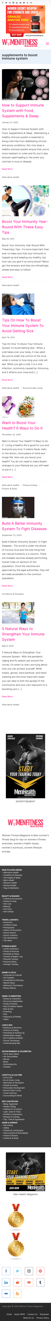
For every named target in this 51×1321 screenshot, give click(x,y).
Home (9, 1314)
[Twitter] (6, 2)
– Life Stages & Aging (11, 877)
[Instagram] (10, 2)
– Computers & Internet (12, 975)
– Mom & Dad (7, 1009)
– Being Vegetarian (10, 1104)
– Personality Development (13, 1088)
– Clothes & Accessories (12, 899)
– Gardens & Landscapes (12, 1130)
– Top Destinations (10, 938)
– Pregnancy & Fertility (11, 1017)
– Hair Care (6, 904)
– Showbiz (6, 1067)
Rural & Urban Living (32, 388)
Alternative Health (10, 177)
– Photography (8, 927)
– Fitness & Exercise (10, 951)
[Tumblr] (27, 2)
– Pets (4, 1014)
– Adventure (7, 922)
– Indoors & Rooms (10, 1135)
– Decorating (7, 1125)
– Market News (8, 983)
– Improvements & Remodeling (15, 1133)
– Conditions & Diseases (12, 875)
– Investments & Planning (12, 980)
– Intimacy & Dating (10, 1030)
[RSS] (17, 1294)
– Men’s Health (8, 880)
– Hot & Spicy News (10, 1054)
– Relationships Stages (11, 1035)
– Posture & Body (9, 962)
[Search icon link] (47, 2)
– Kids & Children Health (12, 1006)
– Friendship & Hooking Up (13, 1033)
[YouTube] (24, 2)
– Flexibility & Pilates (10, 954)
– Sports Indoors (9, 933)
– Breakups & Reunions (11, 1028)
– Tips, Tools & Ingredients (13, 1119)
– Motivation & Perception (13, 1083)
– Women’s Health (9, 883)
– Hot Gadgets (8, 978)
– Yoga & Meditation (10, 888)
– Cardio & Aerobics (10, 949)
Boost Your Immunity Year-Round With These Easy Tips (25, 227)
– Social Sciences (9, 1093)
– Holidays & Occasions (12, 1109)
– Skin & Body (8, 911)
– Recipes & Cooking (10, 1117)
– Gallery (5, 1128)
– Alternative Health (10, 872)
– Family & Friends (9, 1004)
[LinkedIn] (17, 2)
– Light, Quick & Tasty (11, 1112)
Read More (7, 169)
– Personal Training (10, 959)
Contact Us (32, 1314)
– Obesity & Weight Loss (12, 956)
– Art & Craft (7, 1077)
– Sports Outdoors (10, 935)
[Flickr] (31, 2)
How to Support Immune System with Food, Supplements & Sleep (23, 110)
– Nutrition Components (12, 1114)
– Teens (5, 1019)
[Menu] (47, 43)
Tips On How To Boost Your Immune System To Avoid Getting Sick (23, 325)
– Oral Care (7, 909)
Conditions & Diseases (13, 594)
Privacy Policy (42, 1318)
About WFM (19, 1314)
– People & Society (10, 1085)
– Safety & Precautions (11, 930)
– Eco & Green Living (10, 1080)
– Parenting (7, 1011)
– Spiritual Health (9, 885)
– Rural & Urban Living (11, 1090)
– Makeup (6, 906)
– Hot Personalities (10, 1056)
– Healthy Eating (9, 1106)
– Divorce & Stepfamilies (12, 1001)
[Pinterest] (13, 2)
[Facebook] (3, 2)
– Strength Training (10, 964)
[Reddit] (20, 2)
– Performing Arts (9, 1064)
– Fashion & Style (9, 901)
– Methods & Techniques (12, 985)
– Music (5, 1062)
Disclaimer (44, 1314)
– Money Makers (9, 988)
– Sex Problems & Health (12, 1038)
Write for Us (28, 1318)
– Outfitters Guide (9, 925)
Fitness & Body (30, 485)
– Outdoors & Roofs (10, 1138)
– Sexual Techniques (10, 1040)
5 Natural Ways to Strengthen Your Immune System (23, 634)
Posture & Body (9, 488)
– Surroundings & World (12, 1095)
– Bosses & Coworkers (11, 999)
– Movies (5, 1059)
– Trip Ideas (7, 940)
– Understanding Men (11, 1043)
